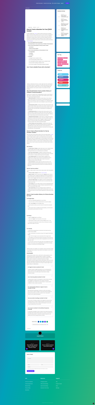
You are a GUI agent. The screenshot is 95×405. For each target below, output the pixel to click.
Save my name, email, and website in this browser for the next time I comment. (38, 368)
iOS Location (60, 59)
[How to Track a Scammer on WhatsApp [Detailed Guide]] (59, 28)
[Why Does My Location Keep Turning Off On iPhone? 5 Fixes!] (59, 23)
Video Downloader (39, 3)
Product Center (59, 383)
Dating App (64, 62)
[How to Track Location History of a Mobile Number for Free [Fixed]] (59, 33)
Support (62, 3)
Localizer (51, 134)
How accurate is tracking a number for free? (36, 62)
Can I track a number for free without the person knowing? (39, 64)
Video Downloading (44, 383)
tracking (35, 33)
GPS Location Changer (56, 3)
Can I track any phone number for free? (35, 59)
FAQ (56, 381)
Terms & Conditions (29, 381)
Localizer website (44, 172)
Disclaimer (27, 389)
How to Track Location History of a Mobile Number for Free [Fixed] (65, 34)
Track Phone (29, 328)
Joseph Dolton (40, 336)
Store (67, 3)
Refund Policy (27, 385)
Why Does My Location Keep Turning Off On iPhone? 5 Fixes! (65, 24)
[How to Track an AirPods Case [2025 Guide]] (59, 19)
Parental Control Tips (45, 387)
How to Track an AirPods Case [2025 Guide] (64, 20)
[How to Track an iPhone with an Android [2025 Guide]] (59, 15)
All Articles (28, 8)
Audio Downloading (44, 385)
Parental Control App (47, 3)
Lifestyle (59, 62)
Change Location (44, 381)
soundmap (59, 65)
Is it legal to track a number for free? (35, 58)
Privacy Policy (27, 387)
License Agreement (29, 383)
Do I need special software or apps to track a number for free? (39, 61)
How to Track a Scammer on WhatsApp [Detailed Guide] (64, 29)
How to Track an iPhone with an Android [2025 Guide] (64, 16)
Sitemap (57, 387)
